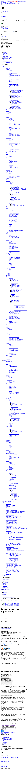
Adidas (7, 69)
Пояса (10, 127)
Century (7, 111)
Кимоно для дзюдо (15, 97)
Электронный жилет (13, 136)
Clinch (7, 113)
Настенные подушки (13, 350)
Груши (10, 74)
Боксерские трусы (13, 71)
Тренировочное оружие (14, 317)
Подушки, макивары (13, 167)
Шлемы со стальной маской (20, 310)
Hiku (7, 206)
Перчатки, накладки (13, 221)
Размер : (2, 619)
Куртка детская (12, 466)
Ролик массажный (10, 547)
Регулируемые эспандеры (15, 539)
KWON (7, 240)
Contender (8, 116)
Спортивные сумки (10, 551)
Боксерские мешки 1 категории (18, 188)
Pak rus (7, 271)
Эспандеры (8, 574)
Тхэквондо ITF (12, 488)
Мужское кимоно (15, 421)
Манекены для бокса (16, 285)
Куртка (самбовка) (13, 464)
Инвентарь (11, 479)
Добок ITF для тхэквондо (14, 257)
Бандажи (11, 119)
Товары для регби (13, 316)
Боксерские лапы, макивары (15, 346)
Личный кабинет (7, 61)
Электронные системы (11, 572)
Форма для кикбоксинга (14, 149)
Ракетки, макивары (13, 84)
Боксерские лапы (15, 187)
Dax (7, 154)
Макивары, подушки (16, 192)
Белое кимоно (12, 386)
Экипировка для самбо (14, 151)
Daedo (7, 117)
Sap (7, 324)
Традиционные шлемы (19, 305)
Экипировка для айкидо (14, 89)
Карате (7, 398)
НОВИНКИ (6, 579)
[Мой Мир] (5, 648)
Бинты (10, 160)
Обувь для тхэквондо (13, 483)
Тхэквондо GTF (12, 485)
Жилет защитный (13, 122)
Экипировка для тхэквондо (15, 340)
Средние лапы (14, 291)
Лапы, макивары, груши (14, 124)
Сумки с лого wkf (15, 107)
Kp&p (7, 233)
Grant (7, 179)
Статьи (5, 743)
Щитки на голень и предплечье (16, 230)
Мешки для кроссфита (11, 521)
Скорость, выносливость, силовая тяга (15, 550)
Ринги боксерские (10, 545)
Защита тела (11, 349)
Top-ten (7, 333)
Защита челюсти (12, 215)
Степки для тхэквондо (14, 85)
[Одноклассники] (3, 648)
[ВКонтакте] (1, 648)
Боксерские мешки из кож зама (18, 190)
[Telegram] (9, 648)
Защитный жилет (13, 216)
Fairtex (7, 157)
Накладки (13, 197)
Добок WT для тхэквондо (15, 120)
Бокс (7, 364)
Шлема (13, 410)
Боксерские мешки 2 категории (18, 189)
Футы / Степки (12, 481)
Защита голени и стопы (16, 404)
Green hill (8, 181)
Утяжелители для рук (14, 560)
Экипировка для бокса (14, 337)
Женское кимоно (15, 420)
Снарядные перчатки (16, 199)
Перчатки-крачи (15, 300)
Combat (7, 114)
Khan (7, 208)
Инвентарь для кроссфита (12, 510)
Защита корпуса (12, 246)
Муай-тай (8, 448)
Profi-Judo (8, 273)
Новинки (5, 53)
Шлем (10, 447)
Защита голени (12, 243)
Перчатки (11, 82)
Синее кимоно (12, 396)
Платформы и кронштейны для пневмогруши (16, 528)
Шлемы (10, 87)
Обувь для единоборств (14, 313)
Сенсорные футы (13, 236)
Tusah (7, 341)
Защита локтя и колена (14, 214)
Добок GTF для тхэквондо (15, 256)
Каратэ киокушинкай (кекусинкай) (17, 413)
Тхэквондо (8, 470)
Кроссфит (8, 440)
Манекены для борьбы (16, 286)
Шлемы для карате (18, 306)
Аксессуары (11, 345)
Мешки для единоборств (11, 520)
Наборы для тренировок (11, 523)
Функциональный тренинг (12, 570)
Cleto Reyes (8, 112)
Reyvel (7, 319)
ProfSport (8, 274)
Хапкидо (11, 131)
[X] (7, 648)
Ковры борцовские (10, 513)
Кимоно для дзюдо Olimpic (17, 205)
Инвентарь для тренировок (15, 75)
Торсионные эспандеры (14, 543)
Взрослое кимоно (15, 418)
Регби (7, 450)
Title (7, 327)
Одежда (10, 264)
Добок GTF (14, 478)
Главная (2, 1)
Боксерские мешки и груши (12, 507)
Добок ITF (13, 477)
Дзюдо (7, 383)
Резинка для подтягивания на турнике (17, 540)
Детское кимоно (12, 387)
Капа (12, 408)
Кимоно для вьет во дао (14, 143)
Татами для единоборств (11, 561)
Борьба (7, 375)
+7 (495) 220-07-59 (5, 27)
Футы (10, 86)
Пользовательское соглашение (8, 732)
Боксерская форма (13, 366)
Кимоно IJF (11, 388)
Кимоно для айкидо (16, 91)
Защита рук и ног (15, 297)
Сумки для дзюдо (15, 100)
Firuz (7, 172)
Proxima (8, 275)
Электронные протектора (15, 238)
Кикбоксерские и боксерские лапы (14, 512)
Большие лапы (14, 283)
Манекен (11, 165)
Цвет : (2, 621)
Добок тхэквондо (13, 211)
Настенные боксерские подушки (13, 524)
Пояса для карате (15, 106)
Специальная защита (16, 301)
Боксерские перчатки (16, 195)
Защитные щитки (13, 123)
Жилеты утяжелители (14, 555)
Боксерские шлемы (13, 348)
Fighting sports (9, 171)
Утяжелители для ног (14, 559)
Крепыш (8, 359)
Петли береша (9, 526)
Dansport (8, 152)
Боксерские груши (15, 186)
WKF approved (12, 400)
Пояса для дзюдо (15, 98)
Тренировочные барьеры (11, 564)
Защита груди (12, 244)
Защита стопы (12, 248)
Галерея (5, 742)
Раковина (13, 198)
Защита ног (14, 493)
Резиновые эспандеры (14, 542)
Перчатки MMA (12, 354)
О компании (7, 1)
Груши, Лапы (12, 279)
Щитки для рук (14, 499)
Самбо (7, 461)
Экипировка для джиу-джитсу (16, 93)
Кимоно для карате (15, 104)
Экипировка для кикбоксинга (16, 339)
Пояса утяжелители (13, 558)
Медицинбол (9, 518)
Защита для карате (15, 103)
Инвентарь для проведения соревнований (15, 511)
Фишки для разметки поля (12, 569)
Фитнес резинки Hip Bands (12, 567)
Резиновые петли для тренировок (14, 544)
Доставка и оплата (22, 1)
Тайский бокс (9, 469)
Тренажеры (5, 575)
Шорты (10, 467)
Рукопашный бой (10, 453)
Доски (7, 509)
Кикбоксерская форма (14, 434)
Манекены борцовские (11, 517)
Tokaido (8, 328)
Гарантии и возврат (7, 739)
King (7, 232)
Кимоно (10, 156)
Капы (10, 76)
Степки (10, 129)
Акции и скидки (14, 1)
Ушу (7, 500)
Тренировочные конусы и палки (13, 565)
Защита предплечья (13, 247)
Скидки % (5, 56)
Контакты (10, 2)
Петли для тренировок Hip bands (13, 527)
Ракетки (8, 529)
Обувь (10, 145)
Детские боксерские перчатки (16, 373)
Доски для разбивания (14, 213)
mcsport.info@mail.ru (14, 3)
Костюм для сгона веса (14, 79)
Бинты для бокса (12, 372)
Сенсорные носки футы (14, 128)
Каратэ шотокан (12, 414)
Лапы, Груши (12, 220)
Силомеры (8, 549)
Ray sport (8, 276)
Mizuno (7, 262)
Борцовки (11, 463)
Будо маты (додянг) (10, 506)
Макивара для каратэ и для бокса (13, 516)
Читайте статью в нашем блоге (8, 725)
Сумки (10, 225)
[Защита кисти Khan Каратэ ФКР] (11, 603)
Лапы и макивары (10, 515)
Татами (10, 226)
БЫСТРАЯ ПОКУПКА (6, 628)
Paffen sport (8, 268)
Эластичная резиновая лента (12, 571)
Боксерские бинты (13, 73)
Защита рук (14, 495)
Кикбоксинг (11, 77)
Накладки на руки (13, 125)
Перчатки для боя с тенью (15, 556)
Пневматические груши (16, 289)
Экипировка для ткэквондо (15, 108)
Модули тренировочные (11, 522)
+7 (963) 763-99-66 (5, 3)
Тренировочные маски (11, 566)
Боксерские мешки (13, 161)
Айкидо (8, 362)
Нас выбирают (4, 2)
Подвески (11, 314)
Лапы (10, 80)
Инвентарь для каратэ (14, 411)
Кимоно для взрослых (14, 392)
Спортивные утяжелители (12, 553)
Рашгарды (11, 357)
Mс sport (8, 253)
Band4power (9, 109)
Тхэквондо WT (12, 486)
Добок (10, 242)
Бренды (5, 66)
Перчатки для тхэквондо (14, 251)
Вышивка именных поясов (9, 501)
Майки (10, 81)
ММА (7, 441)
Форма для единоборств (14, 318)
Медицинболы (14, 287)
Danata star (8, 138)
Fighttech (8, 170)
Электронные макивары (14, 237)
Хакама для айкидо (15, 92)
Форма (10, 458)
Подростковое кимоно (14, 393)
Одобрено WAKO (13, 435)
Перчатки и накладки (16, 409)
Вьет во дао (8, 376)
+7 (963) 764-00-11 (5, 28)
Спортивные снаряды (16, 290)
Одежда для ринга (13, 351)
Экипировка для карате (14, 101)
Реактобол (8, 531)
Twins (7, 343)
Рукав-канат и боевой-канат (12, 548)
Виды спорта (6, 360)
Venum (7, 355)
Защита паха (14, 405)
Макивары (11, 312)
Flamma (7, 178)
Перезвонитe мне (5, 29)
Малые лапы (14, 284)
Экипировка (11, 468)
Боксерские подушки (11, 505)
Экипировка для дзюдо (14, 95)
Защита (10, 140)
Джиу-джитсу (9, 380)
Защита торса (14, 407)
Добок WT (13, 475)
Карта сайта (3, 733)
